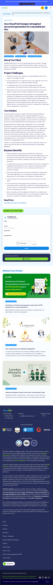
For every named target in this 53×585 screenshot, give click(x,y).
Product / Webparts (8, 536)
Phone (6, 226)
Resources (5, 532)
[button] (26, 525)
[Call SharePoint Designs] (46, 7)
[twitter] (49, 577)
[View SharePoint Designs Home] (8, 410)
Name (5, 221)
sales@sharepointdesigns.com (27, 416)
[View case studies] (26, 286)
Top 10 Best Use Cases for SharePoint (15, 203)
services (5, 529)
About (4, 521)
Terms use (6, 550)
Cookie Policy (6, 558)
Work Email (7, 230)
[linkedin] (46, 577)
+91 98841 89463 (8, 416)
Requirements (8, 235)
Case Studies (6, 14)
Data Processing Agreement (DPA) (12, 554)
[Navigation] (4, 8)
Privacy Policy (6, 547)
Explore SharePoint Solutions (11, 539)
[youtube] (40, 577)
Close (47, 581)
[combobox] (5, 228)
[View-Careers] (42, 7)
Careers (5, 543)
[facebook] (43, 577)
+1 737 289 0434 (8, 418)
